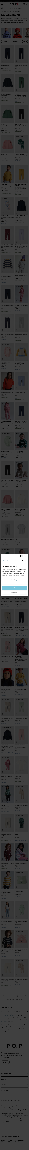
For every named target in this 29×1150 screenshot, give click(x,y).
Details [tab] (15, 561)
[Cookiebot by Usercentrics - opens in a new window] (20, 556)
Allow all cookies (14, 587)
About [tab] (24, 561)
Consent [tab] (5, 561)
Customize (14, 592)
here (21, 577)
